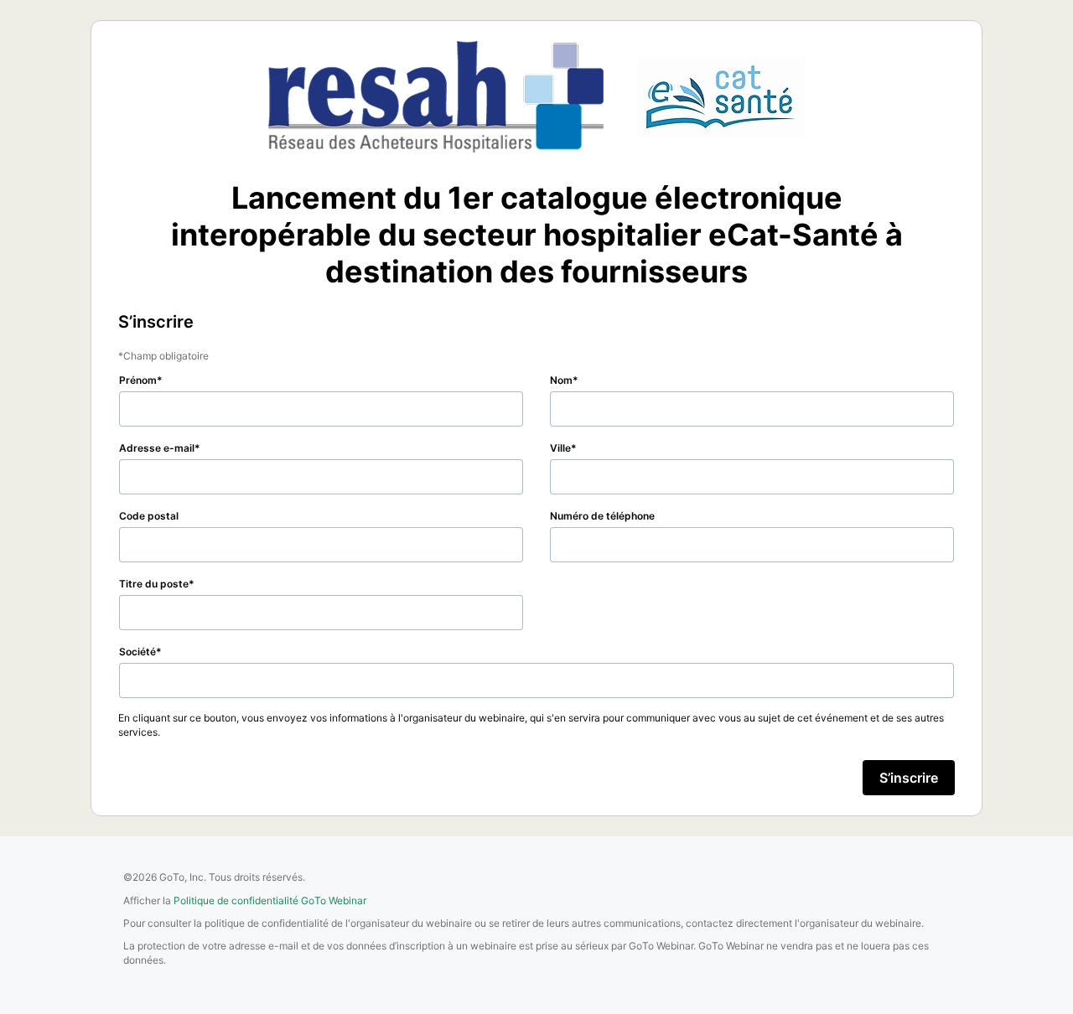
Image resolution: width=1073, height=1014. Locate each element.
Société (137, 651)
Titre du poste (154, 583)
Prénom (138, 380)
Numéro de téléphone (602, 516)
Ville (560, 448)
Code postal (149, 516)
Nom (561, 380)
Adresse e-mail (156, 448)
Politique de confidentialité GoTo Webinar (270, 900)
